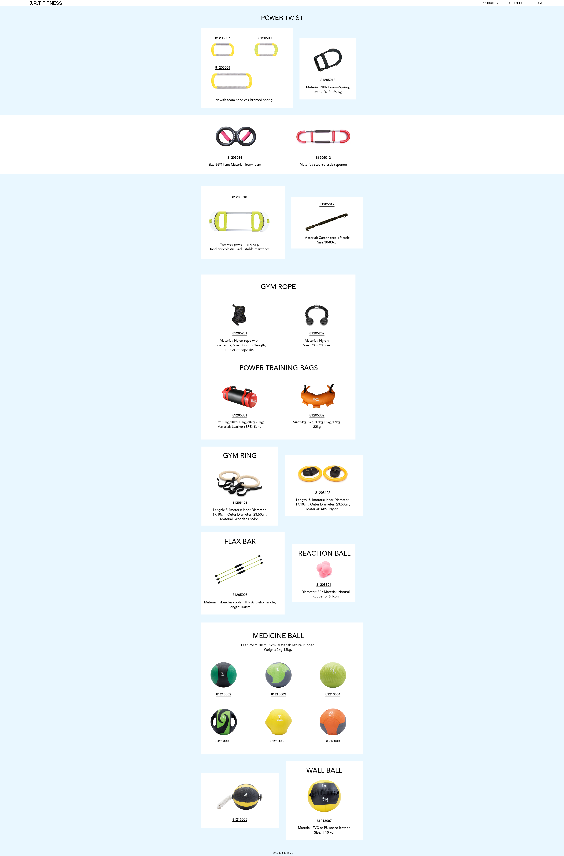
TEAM (538, 3)
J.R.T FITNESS (45, 3)
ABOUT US (516, 3)
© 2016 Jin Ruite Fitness (282, 853)
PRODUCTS (490, 3)
